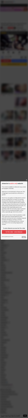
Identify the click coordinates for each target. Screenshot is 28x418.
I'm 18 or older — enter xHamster (14, 232)
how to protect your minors (7, 236)
